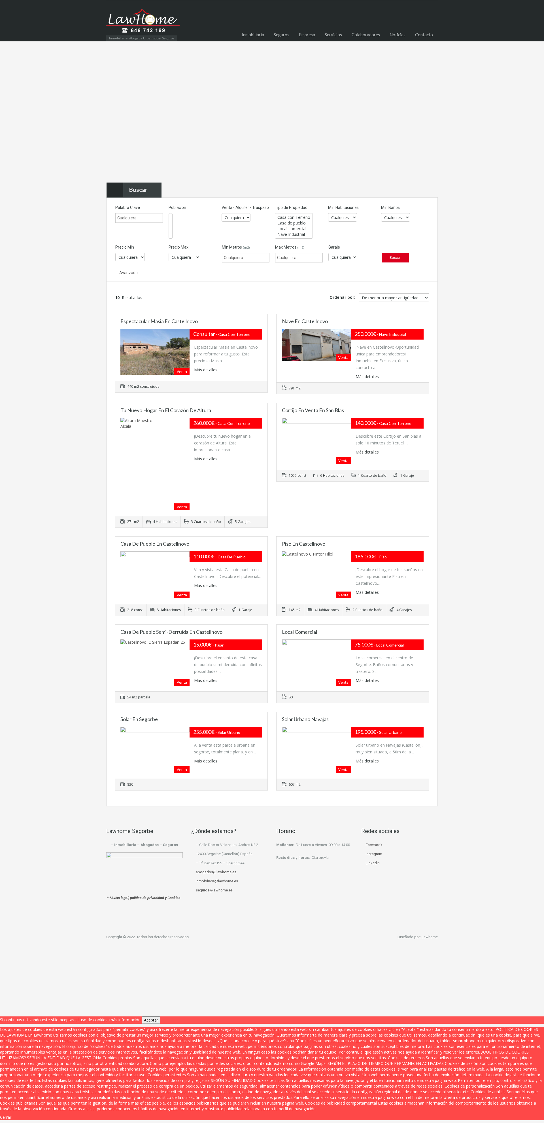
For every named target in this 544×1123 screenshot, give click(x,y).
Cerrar (5, 1117)
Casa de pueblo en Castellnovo (154, 544)
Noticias (397, 34)
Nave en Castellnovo (305, 321)
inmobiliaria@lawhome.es (217, 881)
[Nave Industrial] (294, 234)
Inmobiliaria (253, 34)
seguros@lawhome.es (214, 890)
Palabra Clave (127, 207)
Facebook (374, 845)
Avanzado (128, 272)
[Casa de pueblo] (294, 223)
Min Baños (390, 207)
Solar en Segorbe (139, 719)
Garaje (334, 247)
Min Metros (236, 247)
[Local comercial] (294, 229)
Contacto (424, 34)
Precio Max (178, 247)
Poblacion (177, 207)
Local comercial (299, 632)
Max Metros (289, 247)
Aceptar (151, 1020)
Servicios (333, 34)
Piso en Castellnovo (303, 544)
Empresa (307, 34)
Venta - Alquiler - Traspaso (245, 207)
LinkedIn (373, 863)
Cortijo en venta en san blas (313, 410)
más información (125, 1019)
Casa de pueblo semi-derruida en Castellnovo (171, 632)
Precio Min (124, 247)
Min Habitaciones (343, 207)
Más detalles (206, 369)
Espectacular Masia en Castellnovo (159, 321)
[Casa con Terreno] (294, 217)
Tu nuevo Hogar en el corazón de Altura (165, 410)
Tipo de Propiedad (291, 207)
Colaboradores (366, 34)
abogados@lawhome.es (216, 872)
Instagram (374, 854)
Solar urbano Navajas (305, 719)
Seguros (281, 34)
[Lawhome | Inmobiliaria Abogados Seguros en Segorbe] (143, 23)
